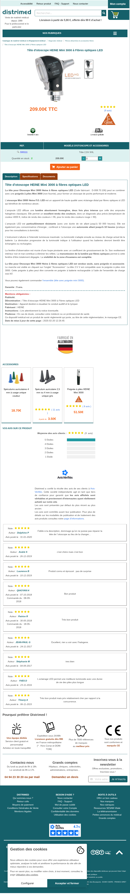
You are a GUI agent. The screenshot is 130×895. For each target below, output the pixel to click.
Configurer (27, 883)
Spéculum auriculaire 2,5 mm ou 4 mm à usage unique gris (47, 392)
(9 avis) (108, 110)
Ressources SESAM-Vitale (107, 808)
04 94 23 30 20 (14, 777)
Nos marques (107, 801)
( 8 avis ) (86, 406)
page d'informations (74, 518)
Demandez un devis (65, 777)
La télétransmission (107, 811)
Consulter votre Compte (65, 808)
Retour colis (23, 801)
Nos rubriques (107, 804)
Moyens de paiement (22, 804)
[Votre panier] (115, 14)
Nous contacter (80, 3)
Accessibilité (26, 3)
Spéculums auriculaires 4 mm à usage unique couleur (16, 392)
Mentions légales (22, 811)
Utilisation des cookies (65, 814)
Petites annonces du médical (107, 814)
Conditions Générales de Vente (23, 808)
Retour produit (43, 3)
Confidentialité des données (65, 811)
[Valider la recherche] (103, 13)
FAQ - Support (62, 3)
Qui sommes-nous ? (23, 798)
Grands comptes (107, 818)
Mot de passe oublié (65, 804)
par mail (34, 777)
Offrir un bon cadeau (107, 798)
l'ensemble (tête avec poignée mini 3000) (63, 280)
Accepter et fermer (67, 883)
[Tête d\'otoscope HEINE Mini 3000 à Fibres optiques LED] (88, 64)
